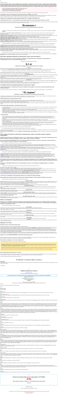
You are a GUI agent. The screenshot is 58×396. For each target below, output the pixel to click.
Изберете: (25, 279)
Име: (25, 277)
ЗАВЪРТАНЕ (2, 265)
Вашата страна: (27, 276)
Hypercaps (42, 145)
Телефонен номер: (25, 278)
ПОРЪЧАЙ (28, 280)
